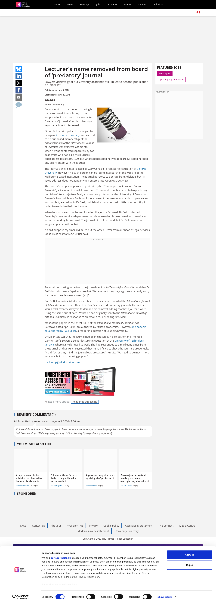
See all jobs (165, 73)
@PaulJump (58, 104)
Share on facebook (18, 90)
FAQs (23, 525)
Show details (164, 596)
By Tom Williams (22, 485)
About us (56, 525)
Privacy (93, 525)
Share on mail (18, 97)
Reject (189, 565)
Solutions (159, 4)
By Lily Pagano (56, 485)
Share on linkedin (18, 76)
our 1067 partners (61, 558)
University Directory (127, 531)
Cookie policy (111, 525)
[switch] (90, 596)
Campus (142, 4)
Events (127, 4)
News (70, 4)
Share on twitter (18, 83)
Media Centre (187, 525)
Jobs (98, 4)
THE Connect (165, 525)
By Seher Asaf (91, 485)
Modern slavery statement (93, 531)
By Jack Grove (126, 485)
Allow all (189, 554)
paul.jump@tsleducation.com (62, 362)
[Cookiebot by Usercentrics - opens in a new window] (20, 596)
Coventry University (68, 135)
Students (112, 4)
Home (57, 4)
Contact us (38, 525)
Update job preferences (171, 79)
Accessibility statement (138, 525)
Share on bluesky (18, 69)
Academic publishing (85, 401)
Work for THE (75, 525)
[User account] (198, 12)
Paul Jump (50, 99)
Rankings (84, 4)
